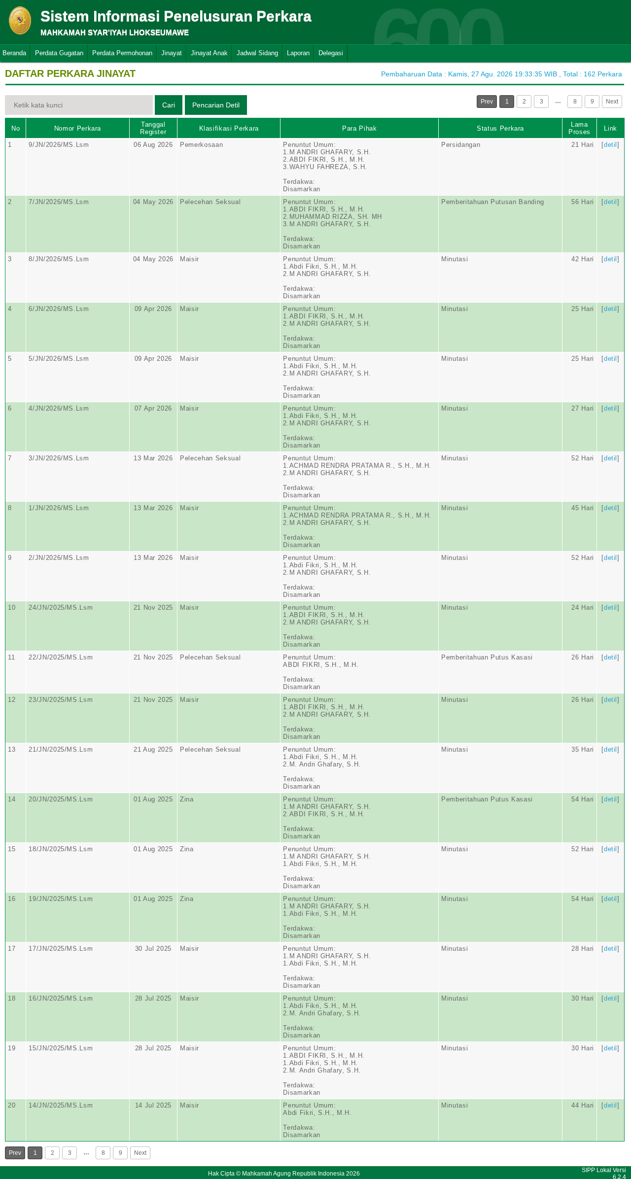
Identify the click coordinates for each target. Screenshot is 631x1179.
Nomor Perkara (77, 128)
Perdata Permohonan (122, 53)
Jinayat (171, 53)
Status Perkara (500, 128)
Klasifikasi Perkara (229, 128)
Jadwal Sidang (257, 53)
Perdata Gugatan (59, 53)
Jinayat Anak (209, 53)
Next (612, 101)
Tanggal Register (153, 128)
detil (610, 144)
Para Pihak (359, 128)
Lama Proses (579, 128)
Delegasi (330, 53)
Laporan (298, 53)
